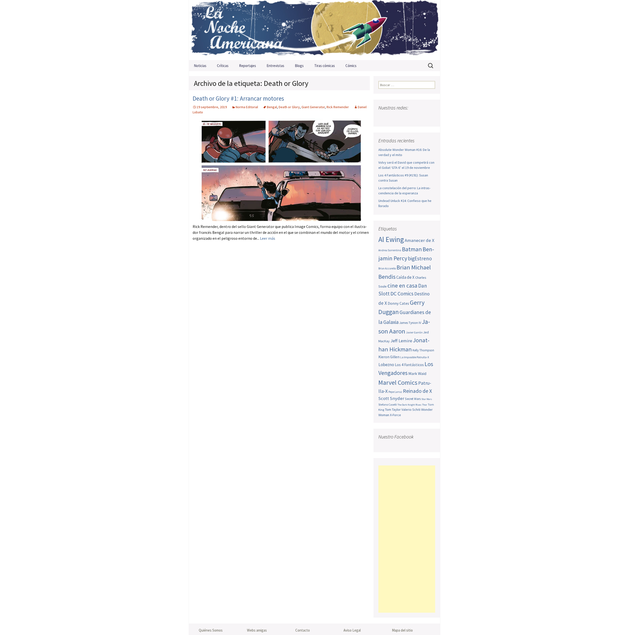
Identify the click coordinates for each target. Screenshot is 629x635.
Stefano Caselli (387, 404)
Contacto (302, 630)
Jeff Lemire (401, 341)
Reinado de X (417, 391)
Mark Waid (417, 373)
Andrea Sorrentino (389, 250)
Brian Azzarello (387, 268)
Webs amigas (257, 630)
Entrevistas (275, 65)
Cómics (351, 65)
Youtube (402, 117)
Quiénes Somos (211, 630)
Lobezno (386, 364)
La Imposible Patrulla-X (414, 357)
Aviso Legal (352, 630)
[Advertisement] (406, 539)
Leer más (267, 238)
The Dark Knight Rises (409, 404)
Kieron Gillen (389, 357)
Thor (424, 404)
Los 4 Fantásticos (409, 364)
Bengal (272, 107)
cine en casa (402, 285)
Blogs (299, 65)
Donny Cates (398, 303)
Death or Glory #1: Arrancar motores (238, 98)
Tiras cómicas (324, 65)
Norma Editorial (247, 107)
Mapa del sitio (402, 630)
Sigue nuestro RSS (430, 117)
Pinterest (411, 117)
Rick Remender (338, 107)
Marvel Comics (397, 382)
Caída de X (405, 277)
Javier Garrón (414, 332)
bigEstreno (420, 258)
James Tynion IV (410, 323)
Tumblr (421, 117)
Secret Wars (413, 399)
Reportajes (247, 65)
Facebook (382, 117)
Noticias (200, 65)
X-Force (395, 415)
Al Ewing (391, 239)
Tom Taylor (393, 409)
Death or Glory (289, 107)
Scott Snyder (391, 398)
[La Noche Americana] (314, 30)
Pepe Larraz (395, 392)
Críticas (223, 65)
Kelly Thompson (423, 350)
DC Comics (402, 293)
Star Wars (426, 399)
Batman (412, 249)
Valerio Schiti (410, 409)
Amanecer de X (419, 240)
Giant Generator (313, 107)
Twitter (392, 117)
